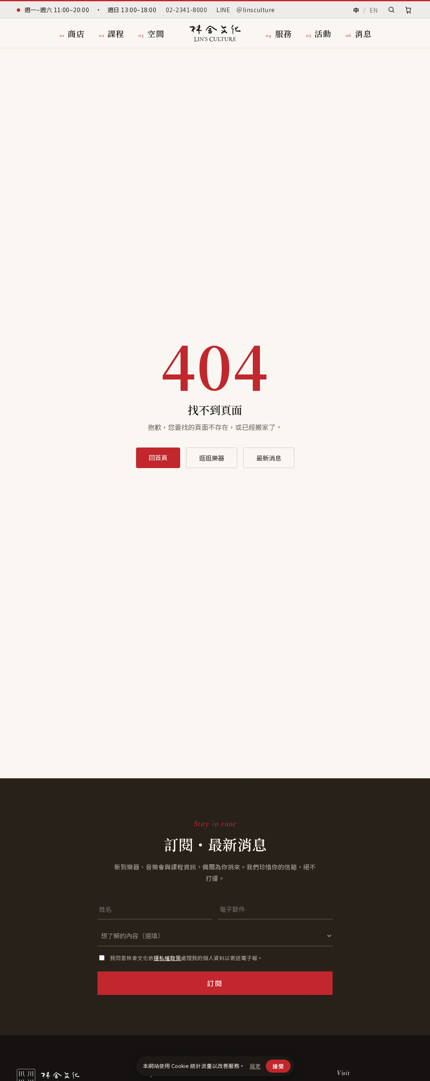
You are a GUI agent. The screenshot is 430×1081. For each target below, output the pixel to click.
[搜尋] (391, 9)
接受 (278, 1066)
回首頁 (158, 457)
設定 (255, 1066)
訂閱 (215, 983)
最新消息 (268, 457)
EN (374, 9)
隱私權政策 (167, 958)
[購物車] (408, 10)
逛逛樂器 (211, 457)
